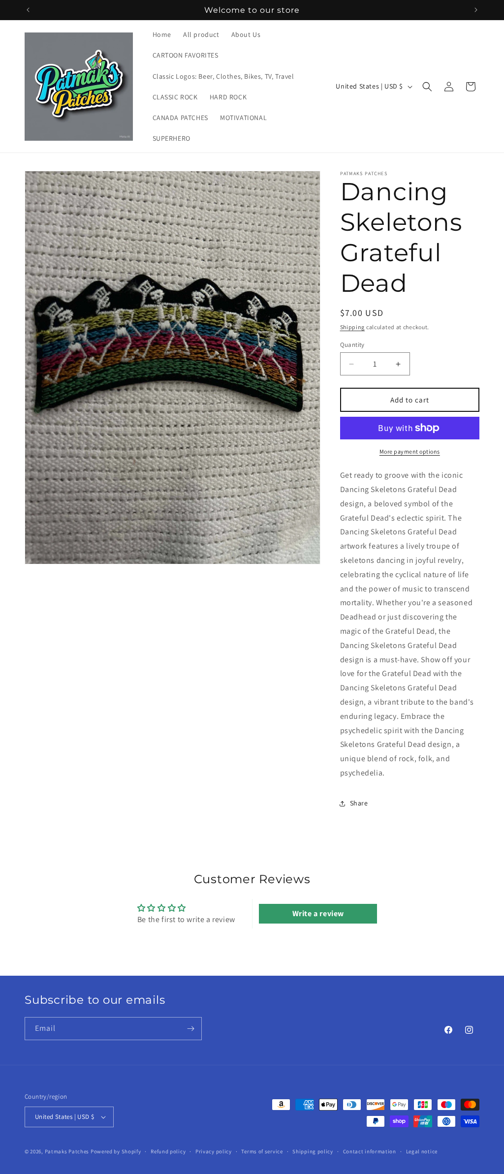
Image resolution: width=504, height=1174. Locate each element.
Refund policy (168, 1151)
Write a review (318, 913)
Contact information (369, 1151)
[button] (427, 86)
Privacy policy (213, 1151)
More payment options (409, 451)
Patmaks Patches (67, 1151)
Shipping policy (312, 1151)
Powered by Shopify (116, 1151)
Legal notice (422, 1151)
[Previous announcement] (28, 9)
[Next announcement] (476, 9)
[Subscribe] (190, 1028)
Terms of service (262, 1151)
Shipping (352, 327)
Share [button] (359, 803)
